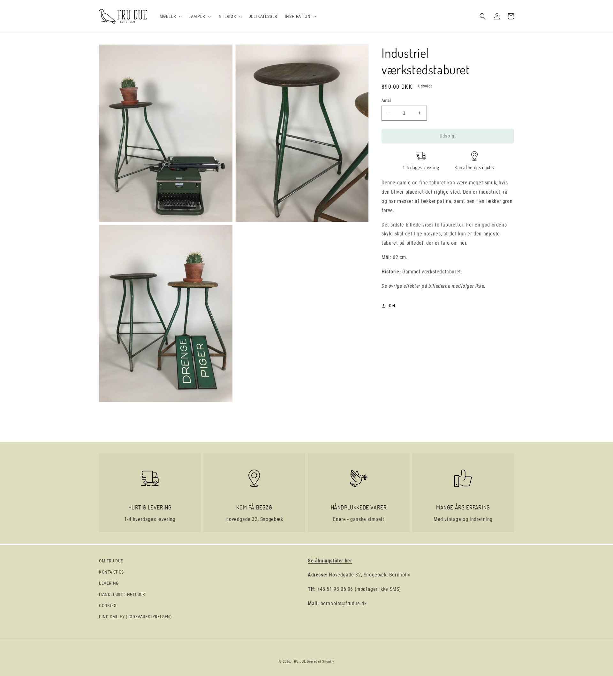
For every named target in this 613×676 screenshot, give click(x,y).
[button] (170, 16)
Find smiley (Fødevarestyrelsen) (135, 616)
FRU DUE (299, 661)
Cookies (107, 605)
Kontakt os (111, 572)
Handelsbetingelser (122, 594)
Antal (386, 100)
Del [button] (392, 305)
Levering (109, 583)
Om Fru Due (111, 560)
